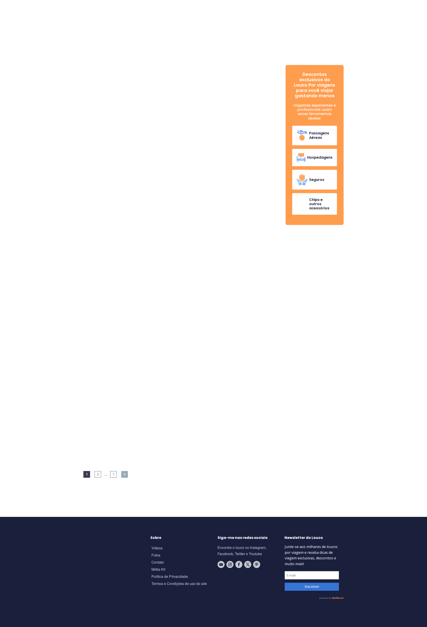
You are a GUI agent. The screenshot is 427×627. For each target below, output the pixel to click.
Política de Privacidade (169, 577)
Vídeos (157, 548)
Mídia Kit (158, 570)
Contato (157, 562)
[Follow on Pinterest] (256, 564)
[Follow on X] (247, 564)
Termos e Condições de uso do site (179, 584)
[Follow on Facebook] (238, 564)
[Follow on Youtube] (221, 564)
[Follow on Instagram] (230, 564)
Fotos (155, 555)
